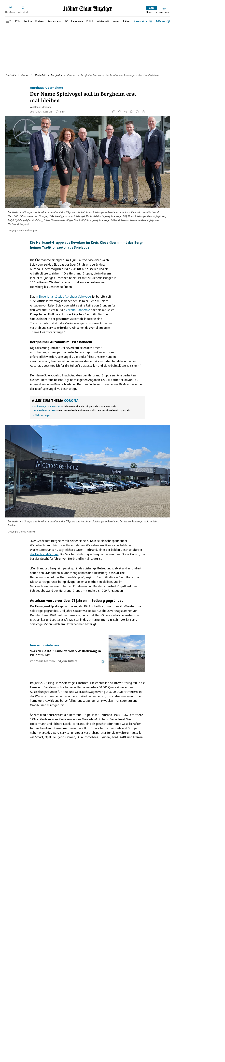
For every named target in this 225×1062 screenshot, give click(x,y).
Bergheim (56, 75)
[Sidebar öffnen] (8, 21)
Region (25, 75)
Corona (71, 75)
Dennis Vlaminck (42, 107)
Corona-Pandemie (78, 310)
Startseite (10, 75)
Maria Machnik (45, 661)
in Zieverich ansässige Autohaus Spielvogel (64, 296)
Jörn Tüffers (69, 661)
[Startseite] (87, 9)
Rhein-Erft (40, 75)
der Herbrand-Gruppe (44, 554)
